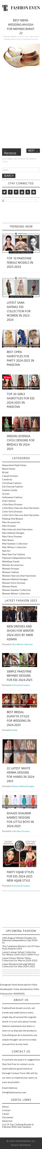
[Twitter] (4, 192)
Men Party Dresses (12, 536)
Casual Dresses (10, 475)
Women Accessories (12, 565)
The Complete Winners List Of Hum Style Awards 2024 (21, 947)
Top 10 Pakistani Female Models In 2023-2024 (20, 262)
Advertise (7, 1120)
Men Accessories (11, 522)
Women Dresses (10, 568)
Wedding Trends (10, 561)
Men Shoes (8, 540)
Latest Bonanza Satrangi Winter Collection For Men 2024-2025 (18, 965)
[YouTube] (22, 192)
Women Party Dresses (13, 582)
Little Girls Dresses (12, 511)
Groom (5, 493)
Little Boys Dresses (12, 504)
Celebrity (7, 479)
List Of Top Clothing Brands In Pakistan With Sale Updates (18, 1125)
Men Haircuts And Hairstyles (17, 529)
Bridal (5, 472)
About (5, 1106)
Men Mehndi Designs (13, 532)
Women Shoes (9, 586)
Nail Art (6, 550)
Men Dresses (9, 525)
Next (33, 150)
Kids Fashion (9, 500)
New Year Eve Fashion (13, 554)
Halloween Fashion (12, 497)
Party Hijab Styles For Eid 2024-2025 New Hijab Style (20, 876)
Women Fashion (10, 572)
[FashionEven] (21, 7)
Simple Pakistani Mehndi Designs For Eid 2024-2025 (19, 676)
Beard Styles (8, 468)
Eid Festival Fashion (12, 486)
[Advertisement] (21, 91)
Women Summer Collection (16, 589)
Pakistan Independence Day (16, 557)
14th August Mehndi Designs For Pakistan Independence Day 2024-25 (20, 940)
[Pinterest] (16, 192)
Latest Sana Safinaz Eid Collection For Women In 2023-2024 (19, 311)
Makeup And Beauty (12, 518)
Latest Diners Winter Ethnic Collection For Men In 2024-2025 (20, 959)
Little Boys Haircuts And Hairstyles (20, 507)
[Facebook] (10, 192)
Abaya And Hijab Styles (14, 465)
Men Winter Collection (14, 547)
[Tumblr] (27, 192)
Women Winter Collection (16, 593)
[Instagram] (33, 192)
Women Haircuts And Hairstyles (19, 575)
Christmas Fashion (11, 482)
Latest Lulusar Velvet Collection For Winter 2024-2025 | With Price (20, 953)
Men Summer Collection (15, 543)
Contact (6, 1110)
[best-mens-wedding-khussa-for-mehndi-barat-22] (21, 57)
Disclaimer (7, 1117)
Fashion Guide (9, 490)
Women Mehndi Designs (15, 579)
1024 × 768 (28, 36)
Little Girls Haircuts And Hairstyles (20, 515)
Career (5, 1113)
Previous (10, 152)
